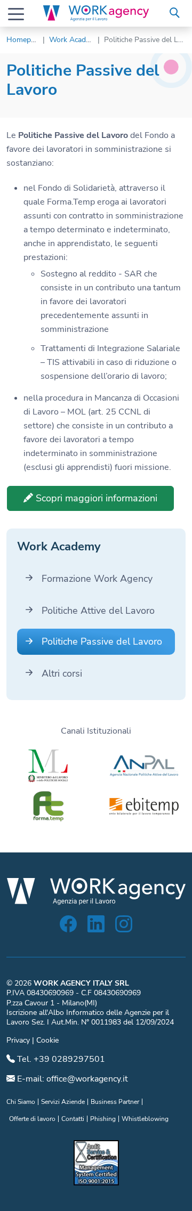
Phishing (103, 1119)
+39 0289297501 (69, 1059)
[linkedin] (96, 927)
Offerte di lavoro (32, 1119)
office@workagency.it (87, 1079)
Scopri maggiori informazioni (95, 498)
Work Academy (74, 40)
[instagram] (124, 927)
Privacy (18, 1040)
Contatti (72, 1119)
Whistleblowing (145, 1119)
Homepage (24, 40)
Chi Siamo (20, 1102)
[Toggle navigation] (16, 13)
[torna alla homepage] (96, 14)
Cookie (47, 1040)
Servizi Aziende (63, 1102)
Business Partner (115, 1102)
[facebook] (68, 927)
